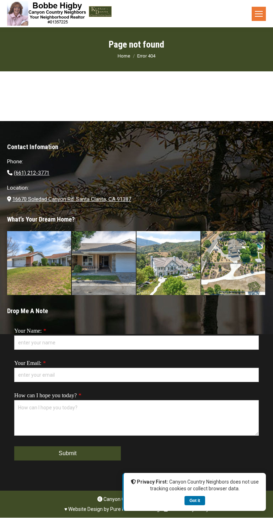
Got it (194, 500)
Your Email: (27, 363)
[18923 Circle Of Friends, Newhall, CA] (104, 263)
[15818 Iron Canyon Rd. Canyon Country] (233, 263)
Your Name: (28, 331)
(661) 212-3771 (31, 173)
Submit (67, 453)
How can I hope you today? (45, 395)
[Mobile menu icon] (259, 14)
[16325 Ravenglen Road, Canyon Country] (168, 263)
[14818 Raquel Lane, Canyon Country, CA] (39, 263)
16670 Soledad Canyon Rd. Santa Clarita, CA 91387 (71, 199)
